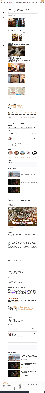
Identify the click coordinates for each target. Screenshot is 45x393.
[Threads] (3, 54)
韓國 (9, 127)
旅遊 (31, 2)
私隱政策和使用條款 (20, 391)
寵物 (40, 2)
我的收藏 (20, 386)
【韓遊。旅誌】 (11, 130)
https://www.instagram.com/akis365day (15, 105)
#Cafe (33, 384)
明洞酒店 (32, 127)
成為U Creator (12, 2)
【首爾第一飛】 (21, 127)
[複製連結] (3, 56)
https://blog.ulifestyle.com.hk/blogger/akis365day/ (20, 108)
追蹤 (34, 138)
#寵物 (26, 384)
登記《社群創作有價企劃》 (16, 119)
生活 (38, 2)
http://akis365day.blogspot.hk (16, 106)
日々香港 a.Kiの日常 (27, 127)
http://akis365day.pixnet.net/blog (17, 107)
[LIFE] (35, 127)
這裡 (21, 279)
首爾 (17, 127)
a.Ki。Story (12, 14)
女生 (33, 2)
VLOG (27, 2)
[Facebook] (3, 50)
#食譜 (31, 384)
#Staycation (36, 384)
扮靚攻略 (21, 320)
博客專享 (24, 2)
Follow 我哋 (22, 123)
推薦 (11, 127)
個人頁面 (20, 384)
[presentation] (8, 153)
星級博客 (21, 2)
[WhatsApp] (3, 52)
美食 (29, 2)
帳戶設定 (20, 385)
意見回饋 (14, 388)
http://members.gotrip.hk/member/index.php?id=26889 (23, 110)
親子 (36, 2)
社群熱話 (8, 2)
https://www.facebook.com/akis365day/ (15, 103)
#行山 (28, 384)
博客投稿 (14, 389)
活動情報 (24, 320)
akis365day (14, 127)
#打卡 (30, 384)
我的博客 (20, 388)
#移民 (39, 384)
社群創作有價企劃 (3, 2)
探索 (16, 2)
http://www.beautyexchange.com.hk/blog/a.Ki (20, 111)
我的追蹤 (20, 387)
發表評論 (10, 162)
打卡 (12, 320)
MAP (22, 295)
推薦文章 (18, 2)
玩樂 (34, 2)
